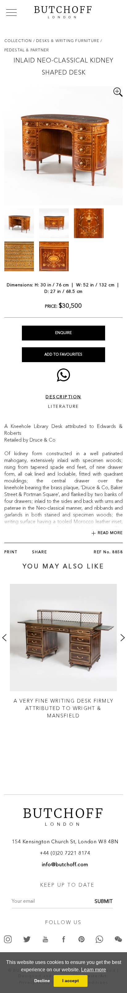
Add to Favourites (63, 355)
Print (11, 552)
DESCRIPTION (63, 397)
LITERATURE (63, 406)
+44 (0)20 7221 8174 (65, 853)
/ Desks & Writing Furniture (67, 40)
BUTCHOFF (63, 11)
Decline (42, 980)
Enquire (63, 333)
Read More (110, 533)
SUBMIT (104, 901)
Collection (18, 40)
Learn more (93, 969)
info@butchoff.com (65, 864)
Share (39, 552)
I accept (70, 980)
